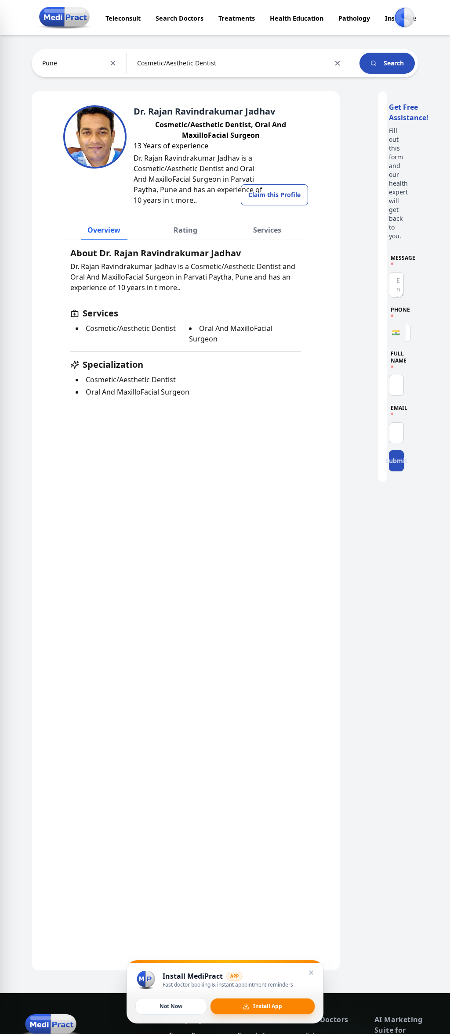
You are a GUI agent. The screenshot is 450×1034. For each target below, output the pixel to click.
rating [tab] (185, 230)
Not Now (171, 1006)
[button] (397, 332)
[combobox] (43, 63)
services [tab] (267, 230)
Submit (396, 460)
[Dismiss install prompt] (311, 972)
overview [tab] (103, 230)
